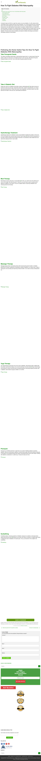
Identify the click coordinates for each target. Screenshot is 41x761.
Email (3, 648)
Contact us (13, 756)
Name (3, 643)
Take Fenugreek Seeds (6, 12)
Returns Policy (18, 756)
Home (9, 756)
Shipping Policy (25, 756)
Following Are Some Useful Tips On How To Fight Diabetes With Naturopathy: (13, 11)
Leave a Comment (20, 620)
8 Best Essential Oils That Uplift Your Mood (10, 627)
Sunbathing (4, 20)
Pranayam (4, 19)
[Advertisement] (9, 41)
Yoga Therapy (4, 18)
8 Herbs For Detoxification (34, 627)
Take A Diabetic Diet (5, 13)
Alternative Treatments (24, 625)
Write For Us (30, 756)
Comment (4, 635)
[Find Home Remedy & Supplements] (20, 1)
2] (28, 86)
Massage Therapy (5, 17)
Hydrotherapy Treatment (6, 14)
